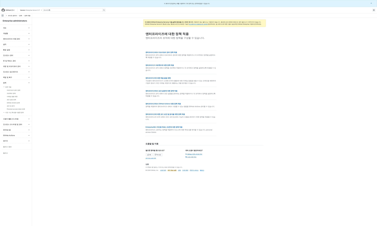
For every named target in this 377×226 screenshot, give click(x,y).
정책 (20, 15)
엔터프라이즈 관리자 (10, 15)
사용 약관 (163, 170)
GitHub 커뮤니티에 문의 (194, 154)
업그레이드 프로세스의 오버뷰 (198, 24)
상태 (179, 170)
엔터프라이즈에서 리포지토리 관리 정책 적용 (161, 52)
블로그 (202, 170)
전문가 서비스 (194, 170)
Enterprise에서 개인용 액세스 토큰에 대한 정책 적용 (164, 127)
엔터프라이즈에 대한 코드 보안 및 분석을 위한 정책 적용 (165, 114)
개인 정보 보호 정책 (151, 158)
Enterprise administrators (15, 21)
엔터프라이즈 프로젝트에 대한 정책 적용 (160, 65)
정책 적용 (27, 15)
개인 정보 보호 (172, 170)
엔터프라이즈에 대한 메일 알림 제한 (158, 78)
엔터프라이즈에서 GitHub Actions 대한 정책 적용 (163, 104)
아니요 (159, 154)
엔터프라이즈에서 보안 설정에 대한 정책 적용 (161, 91)
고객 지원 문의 (191, 157)
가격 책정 (185, 170)
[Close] (371, 3)
